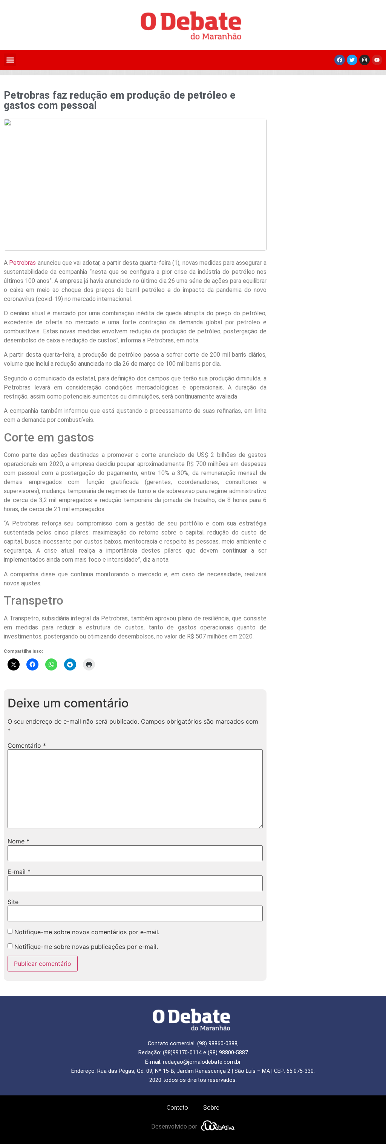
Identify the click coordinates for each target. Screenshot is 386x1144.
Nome (18, 841)
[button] (10, 59)
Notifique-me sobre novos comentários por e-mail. (86, 932)
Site (13, 902)
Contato (177, 1107)
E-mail (19, 872)
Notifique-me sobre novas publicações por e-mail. (86, 947)
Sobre (211, 1107)
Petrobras (22, 262)
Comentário (27, 745)
